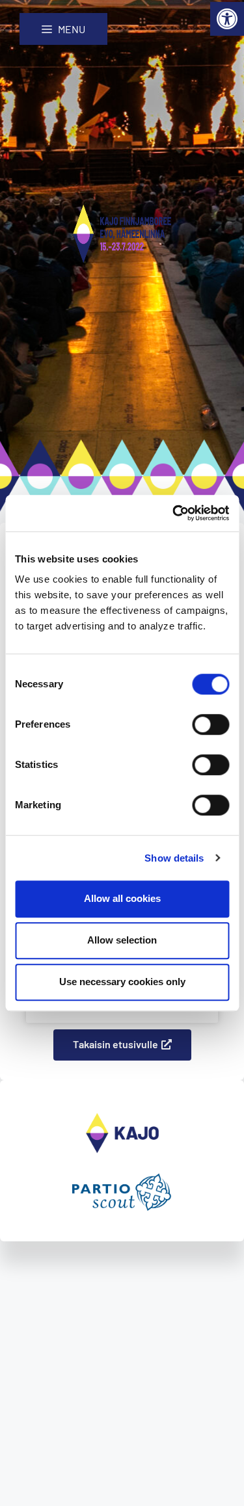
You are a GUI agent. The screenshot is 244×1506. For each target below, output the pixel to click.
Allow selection (122, 939)
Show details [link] (174, 858)
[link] (227, 19)
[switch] (210, 724)
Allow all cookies (122, 898)
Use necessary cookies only (122, 981)
